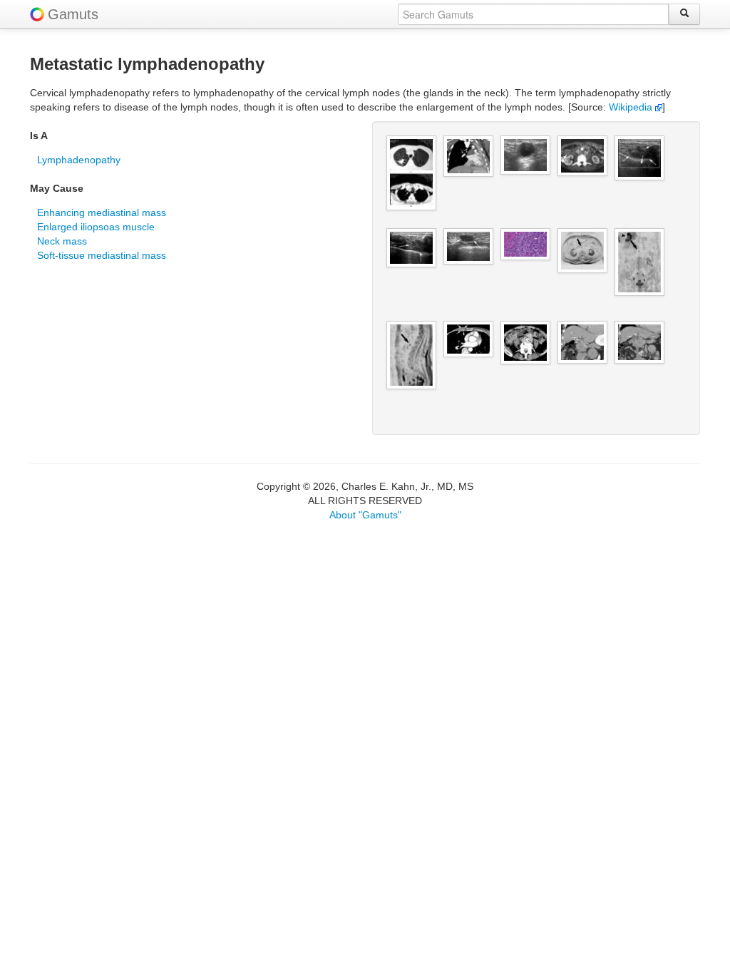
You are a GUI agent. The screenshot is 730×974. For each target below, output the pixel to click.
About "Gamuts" (365, 515)
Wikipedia (632, 107)
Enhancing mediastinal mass (101, 212)
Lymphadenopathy (78, 159)
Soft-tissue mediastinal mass (101, 255)
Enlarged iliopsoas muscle (96, 226)
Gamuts (73, 14)
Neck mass (62, 241)
